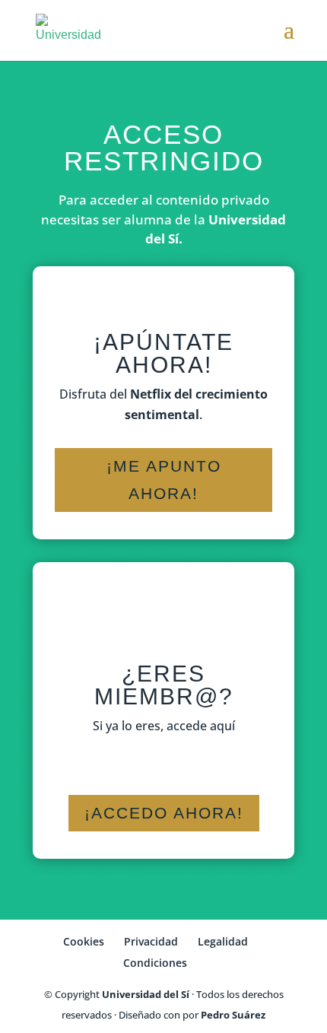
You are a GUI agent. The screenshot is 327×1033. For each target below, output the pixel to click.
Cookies (83, 941)
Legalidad (223, 941)
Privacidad (151, 941)
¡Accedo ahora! (163, 813)
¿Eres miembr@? (163, 685)
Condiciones (155, 962)
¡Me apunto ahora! (163, 479)
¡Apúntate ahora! (163, 353)
